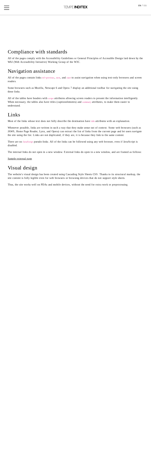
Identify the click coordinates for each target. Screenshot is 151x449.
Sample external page (20, 158)
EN (139, 5)
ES (145, 5)
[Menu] (6, 7)
